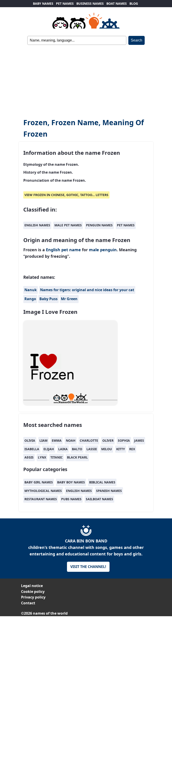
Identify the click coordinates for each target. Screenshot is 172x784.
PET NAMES (65, 3)
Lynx (42, 457)
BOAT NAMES (116, 3)
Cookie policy (33, 591)
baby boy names (71, 482)
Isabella (31, 449)
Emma (57, 440)
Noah (70, 440)
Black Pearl (77, 457)
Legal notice (32, 585)
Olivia (29, 440)
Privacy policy (33, 597)
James (139, 440)
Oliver (108, 440)
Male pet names (68, 225)
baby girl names (38, 482)
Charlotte (89, 440)
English (53, 249)
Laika (63, 449)
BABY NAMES (43, 3)
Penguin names (99, 225)
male (94, 249)
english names (79, 491)
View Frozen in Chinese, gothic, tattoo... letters (66, 195)
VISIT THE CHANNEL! (88, 566)
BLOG (133, 3)
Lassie (91, 449)
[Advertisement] (86, 78)
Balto (77, 449)
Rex (132, 449)
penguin (108, 249)
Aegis (29, 457)
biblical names (102, 482)
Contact (28, 603)
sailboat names (99, 499)
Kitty (120, 449)
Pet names (126, 225)
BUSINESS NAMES (90, 3)
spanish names (109, 491)
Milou (106, 449)
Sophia (124, 440)
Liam (43, 440)
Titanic (56, 457)
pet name (71, 249)
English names (37, 225)
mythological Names (43, 491)
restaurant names (40, 499)
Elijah (48, 449)
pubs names (71, 499)
